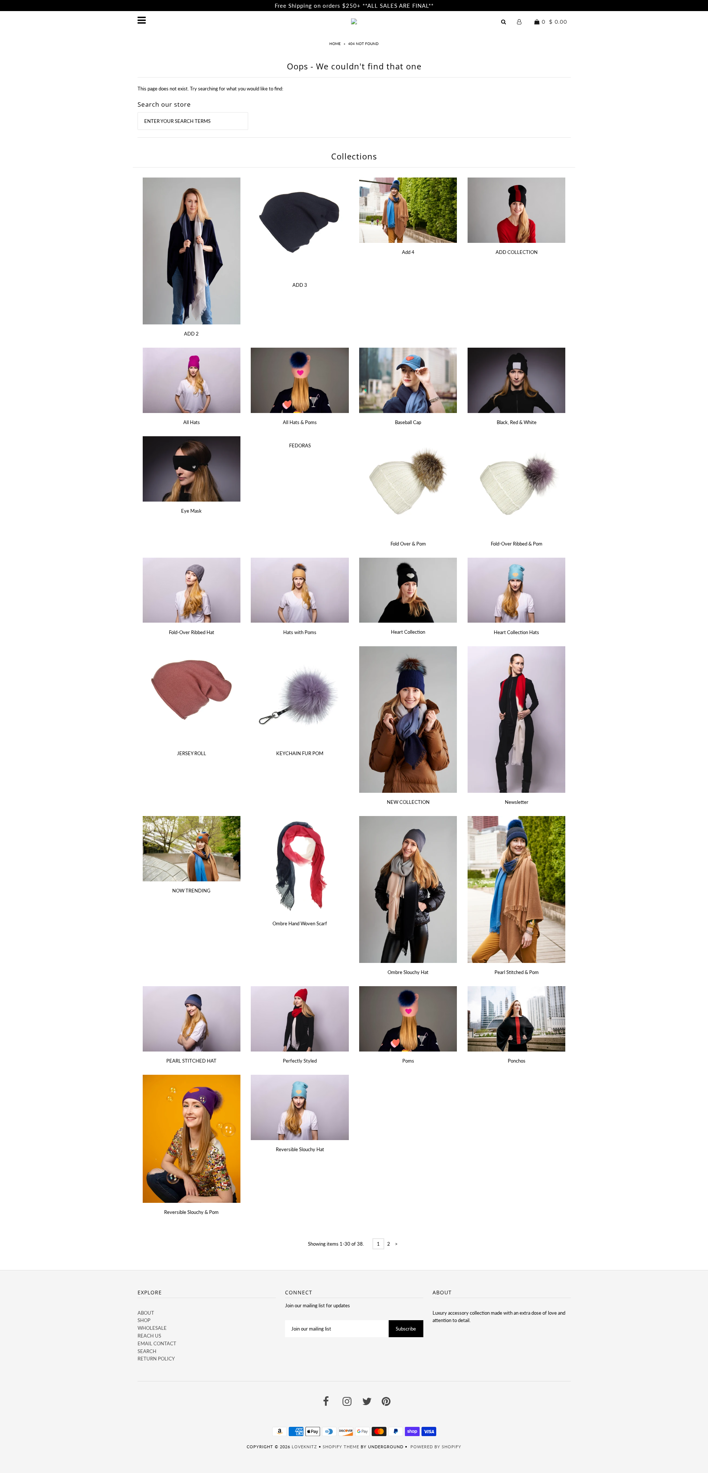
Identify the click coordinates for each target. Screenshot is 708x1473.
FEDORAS (300, 445)
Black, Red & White (517, 422)
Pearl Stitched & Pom (516, 972)
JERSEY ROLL (191, 753)
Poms (408, 1061)
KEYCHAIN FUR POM (299, 753)
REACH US (149, 1336)
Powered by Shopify (435, 1446)
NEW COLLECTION (408, 802)
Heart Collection (408, 632)
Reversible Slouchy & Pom (191, 1212)
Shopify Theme (341, 1446)
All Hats (191, 422)
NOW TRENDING (191, 891)
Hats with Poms (299, 632)
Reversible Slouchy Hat (300, 1149)
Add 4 (408, 252)
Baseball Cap (408, 422)
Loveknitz (304, 1446)
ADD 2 (191, 334)
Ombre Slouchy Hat (408, 972)
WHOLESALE (152, 1328)
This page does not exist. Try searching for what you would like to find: (210, 89)
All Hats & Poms (300, 422)
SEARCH (147, 1351)
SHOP (144, 1320)
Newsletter (516, 802)
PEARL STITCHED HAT (191, 1061)
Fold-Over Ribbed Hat (191, 632)
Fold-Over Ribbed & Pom (516, 544)
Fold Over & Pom (408, 544)
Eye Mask (191, 511)
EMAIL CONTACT (157, 1343)
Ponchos (516, 1061)
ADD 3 (299, 285)
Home (335, 43)
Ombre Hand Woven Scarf (300, 923)
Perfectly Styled (300, 1061)
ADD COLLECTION (517, 252)
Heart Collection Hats (516, 632)
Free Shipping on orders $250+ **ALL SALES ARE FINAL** (354, 5)
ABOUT (146, 1313)
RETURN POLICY (156, 1359)
